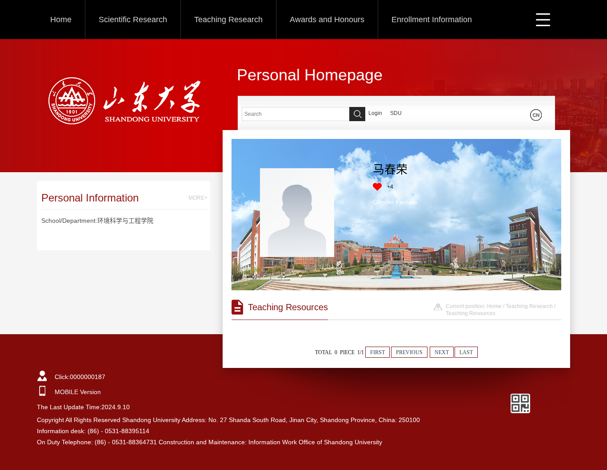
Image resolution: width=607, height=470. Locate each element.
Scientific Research (133, 19)
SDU (396, 113)
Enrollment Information (431, 19)
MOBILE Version (78, 391)
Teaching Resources (470, 313)
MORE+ (198, 198)
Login (375, 113)
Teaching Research (228, 19)
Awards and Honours (327, 19)
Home (61, 19)
